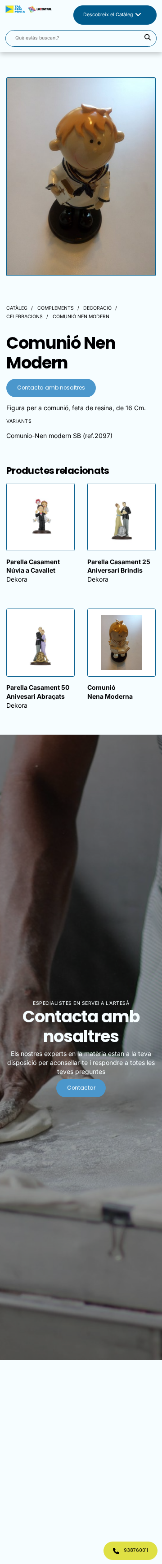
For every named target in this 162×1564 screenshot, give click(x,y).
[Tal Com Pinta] (28, 15)
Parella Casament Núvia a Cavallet (33, 566)
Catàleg (16, 308)
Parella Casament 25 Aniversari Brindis (118, 566)
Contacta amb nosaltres (51, 387)
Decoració (97, 308)
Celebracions (24, 317)
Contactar (81, 1087)
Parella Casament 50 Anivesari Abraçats (37, 691)
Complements (55, 308)
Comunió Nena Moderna (110, 691)
